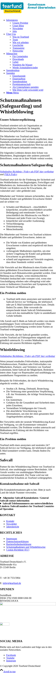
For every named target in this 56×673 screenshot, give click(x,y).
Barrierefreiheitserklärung (18, 544)
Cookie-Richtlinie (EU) (17, 549)
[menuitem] (31, 26)
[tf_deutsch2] (28, 14)
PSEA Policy (10, 174)
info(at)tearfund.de (12, 583)
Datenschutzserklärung (17, 541)
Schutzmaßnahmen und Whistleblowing (25, 547)
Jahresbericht (12, 526)
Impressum (11, 538)
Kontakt (10, 521)
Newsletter (11, 524)
